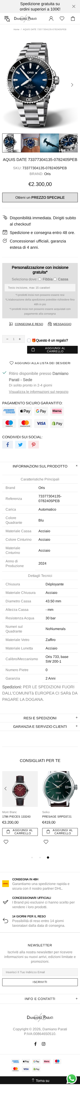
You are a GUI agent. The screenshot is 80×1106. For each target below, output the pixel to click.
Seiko (46, 812)
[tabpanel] (20, 813)
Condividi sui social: (22, 437)
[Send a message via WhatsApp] (72, 1079)
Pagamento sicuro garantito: (32, 403)
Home (17, 29)
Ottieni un (40, 197)
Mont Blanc (9, 812)
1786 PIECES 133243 (16, 816)
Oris (47, 174)
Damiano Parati (25, 18)
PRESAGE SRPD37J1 (57, 816)
